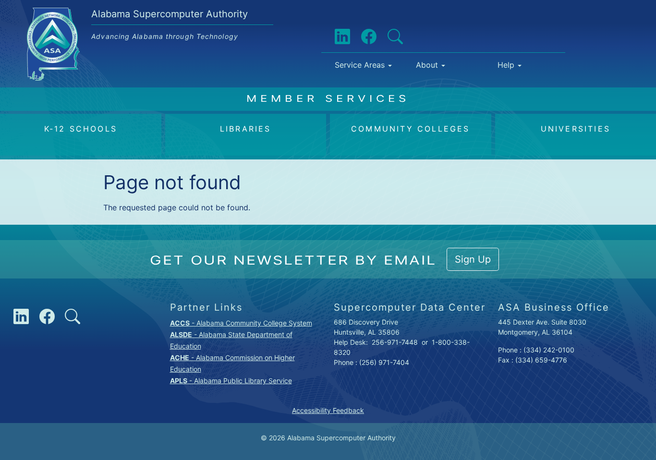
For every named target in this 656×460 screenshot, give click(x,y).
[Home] (57, 15)
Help (506, 65)
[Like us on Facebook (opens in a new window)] (361, 37)
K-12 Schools (80, 128)
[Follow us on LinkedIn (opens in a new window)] (334, 37)
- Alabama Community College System (241, 323)
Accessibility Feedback (328, 410)
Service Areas (360, 65)
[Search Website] (387, 37)
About (427, 65)
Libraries (245, 128)
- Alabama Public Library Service (231, 380)
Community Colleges (410, 128)
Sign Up (473, 259)
